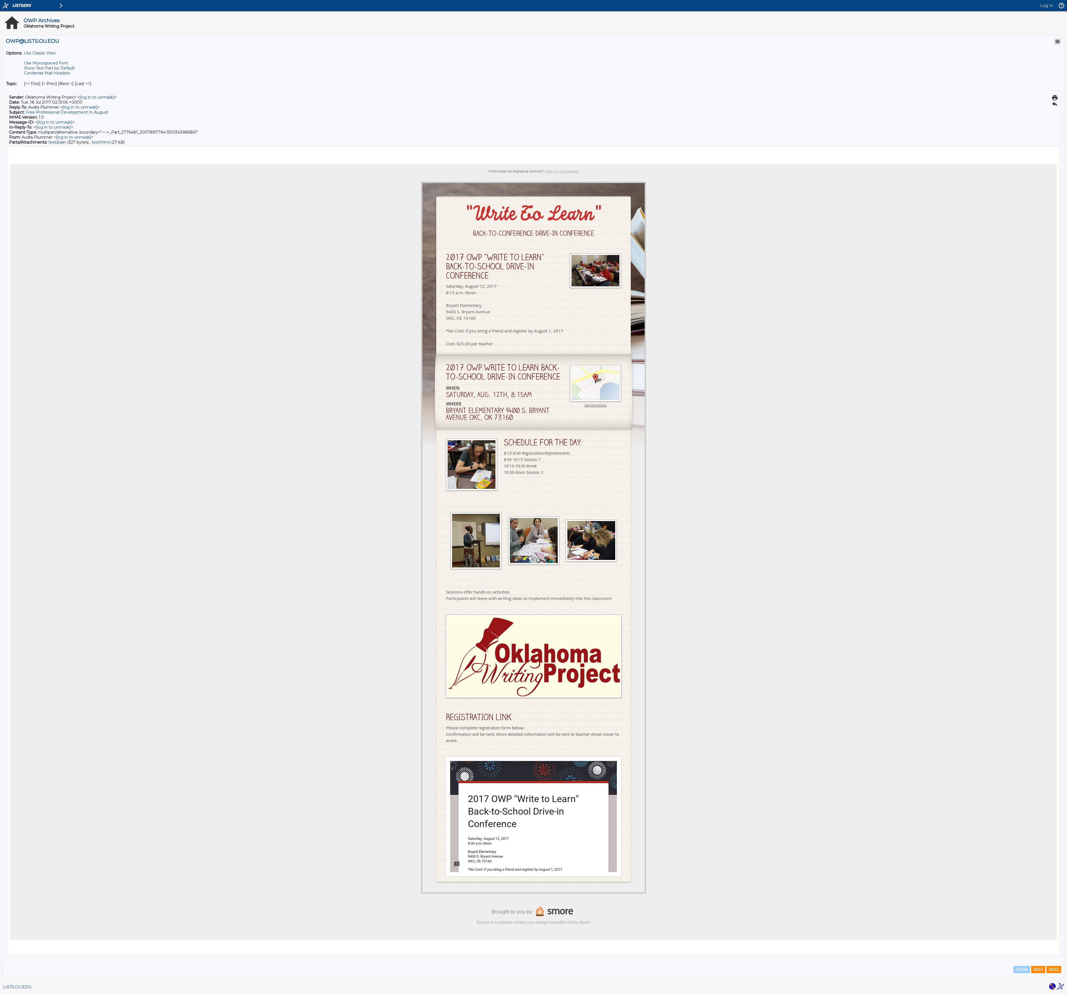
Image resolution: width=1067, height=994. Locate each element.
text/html (101, 142)
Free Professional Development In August (67, 112)
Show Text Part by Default (49, 68)
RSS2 (1054, 969)
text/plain (57, 142)
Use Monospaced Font (46, 63)
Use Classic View (40, 53)
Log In (1046, 5)
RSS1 (1038, 969)
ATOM (1022, 969)
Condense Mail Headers (47, 73)
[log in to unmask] (96, 97)
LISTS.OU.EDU (17, 987)
